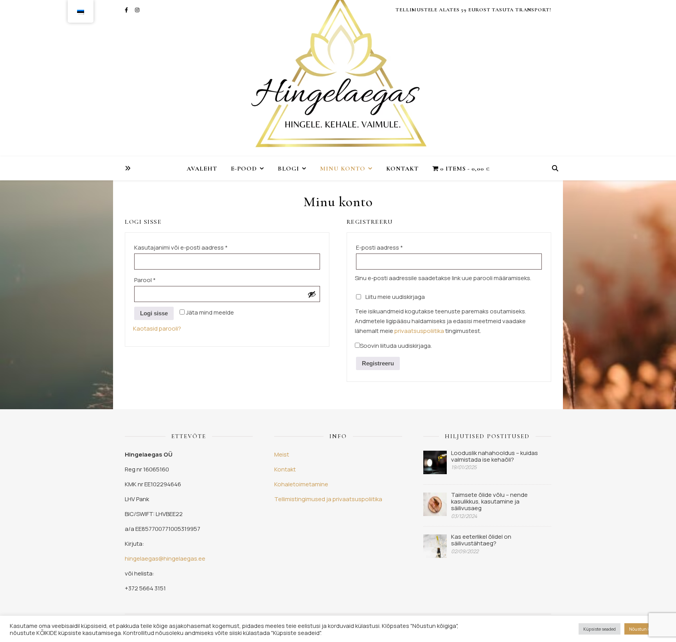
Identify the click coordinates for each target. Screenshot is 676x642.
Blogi (288, 169)
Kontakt (402, 169)
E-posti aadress (390, 247)
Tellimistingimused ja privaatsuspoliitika (328, 499)
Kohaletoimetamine (301, 484)
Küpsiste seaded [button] (599, 629)
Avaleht (202, 169)
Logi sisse (154, 313)
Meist (281, 454)
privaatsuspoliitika (419, 331)
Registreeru (378, 363)
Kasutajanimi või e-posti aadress (191, 247)
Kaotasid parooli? (157, 328)
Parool (155, 279)
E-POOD (244, 169)
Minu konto (342, 169)
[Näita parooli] (311, 294)
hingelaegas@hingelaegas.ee (165, 558)
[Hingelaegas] (338, 78)
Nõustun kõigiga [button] (645, 629)
